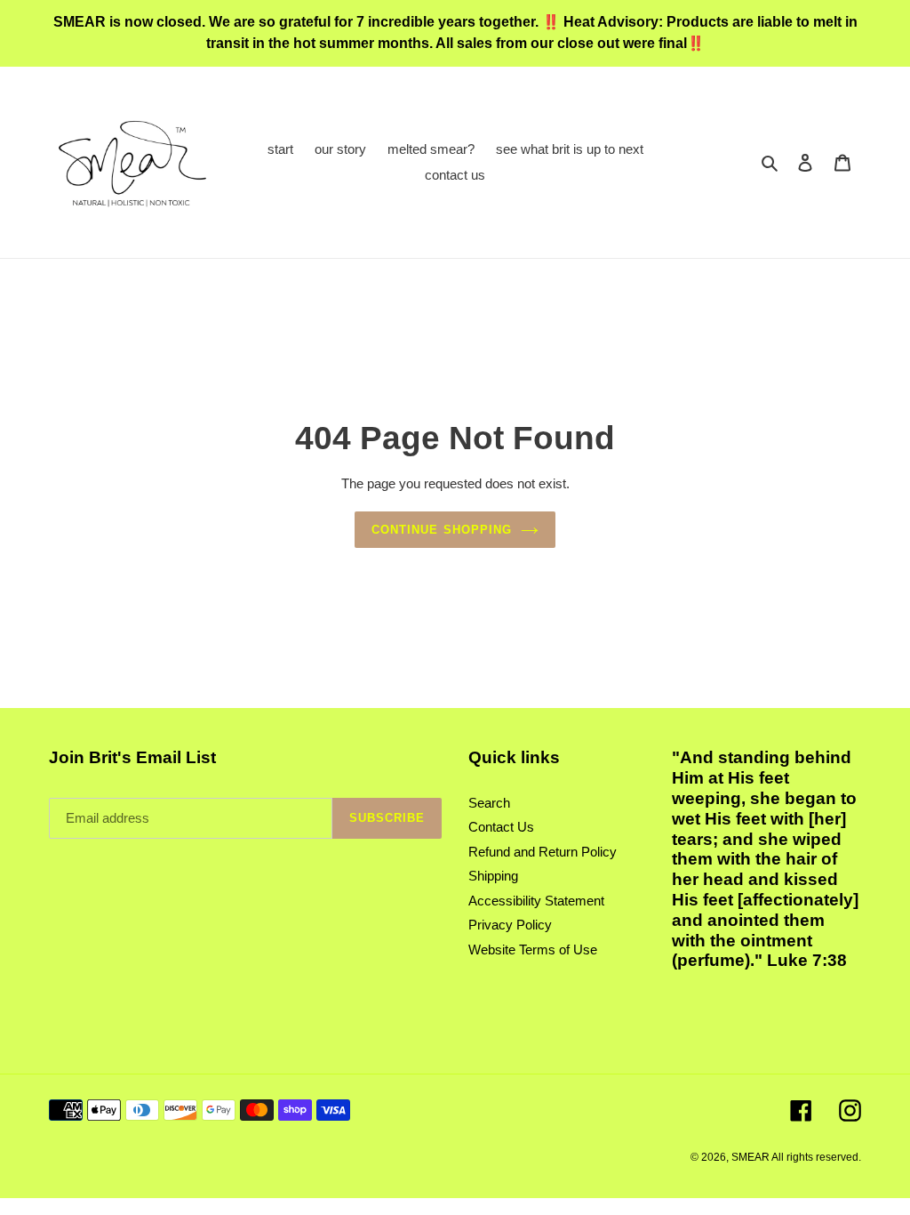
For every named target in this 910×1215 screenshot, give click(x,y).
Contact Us (501, 826)
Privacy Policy (510, 924)
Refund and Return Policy (542, 851)
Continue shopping (441, 529)
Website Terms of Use (532, 949)
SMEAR (750, 1157)
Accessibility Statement (536, 900)
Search (489, 802)
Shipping (493, 875)
